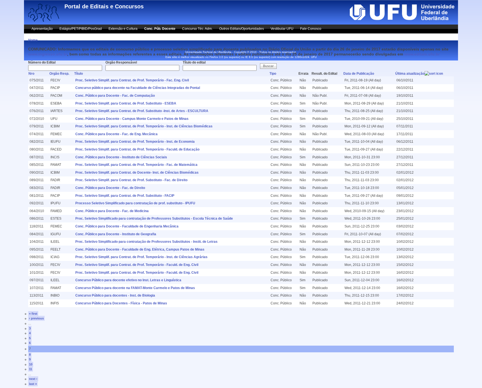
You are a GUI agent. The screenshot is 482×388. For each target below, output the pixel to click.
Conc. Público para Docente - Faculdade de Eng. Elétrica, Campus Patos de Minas (139, 249)
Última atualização (410, 74)
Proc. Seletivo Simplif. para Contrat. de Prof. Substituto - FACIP (124, 196)
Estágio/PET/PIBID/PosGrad (80, 29)
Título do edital (194, 62)
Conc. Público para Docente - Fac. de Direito (110, 188)
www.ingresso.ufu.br (47, 54)
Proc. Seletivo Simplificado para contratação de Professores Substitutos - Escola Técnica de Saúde (154, 218)
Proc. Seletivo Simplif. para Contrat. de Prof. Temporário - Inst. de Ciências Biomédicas (144, 126)
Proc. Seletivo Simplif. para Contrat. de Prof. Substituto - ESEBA (125, 103)
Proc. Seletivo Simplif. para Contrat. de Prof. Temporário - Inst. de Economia (135, 142)
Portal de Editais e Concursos (104, 6)
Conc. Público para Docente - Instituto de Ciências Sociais (121, 157)
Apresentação (42, 29)
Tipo (272, 74)
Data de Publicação (358, 74)
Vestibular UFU (282, 29)
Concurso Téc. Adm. (197, 29)
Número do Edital (42, 62)
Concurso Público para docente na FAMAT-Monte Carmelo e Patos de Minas (135, 288)
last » (33, 383)
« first (33, 313)
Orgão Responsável (121, 62)
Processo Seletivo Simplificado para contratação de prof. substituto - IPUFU (135, 203)
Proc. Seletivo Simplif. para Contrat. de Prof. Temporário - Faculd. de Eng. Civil (136, 265)
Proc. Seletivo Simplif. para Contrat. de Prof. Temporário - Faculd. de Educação (137, 149)
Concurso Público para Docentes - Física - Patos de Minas (121, 303)
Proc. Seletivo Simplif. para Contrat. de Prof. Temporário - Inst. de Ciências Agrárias (141, 257)
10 (30, 364)
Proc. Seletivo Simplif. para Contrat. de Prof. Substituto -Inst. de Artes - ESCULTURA (141, 111)
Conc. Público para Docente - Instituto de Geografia (115, 234)
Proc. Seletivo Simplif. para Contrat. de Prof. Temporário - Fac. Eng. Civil (132, 80)
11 (30, 369)
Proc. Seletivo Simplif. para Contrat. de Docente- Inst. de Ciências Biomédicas (137, 172)
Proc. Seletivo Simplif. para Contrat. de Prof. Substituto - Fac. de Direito (131, 180)
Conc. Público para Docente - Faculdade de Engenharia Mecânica (127, 226)
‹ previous (36, 318)
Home (33, 40)
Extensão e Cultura (123, 29)
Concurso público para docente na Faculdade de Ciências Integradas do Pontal (137, 88)
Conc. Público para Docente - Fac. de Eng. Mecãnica (116, 134)
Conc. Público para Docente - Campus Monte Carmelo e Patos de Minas (132, 119)
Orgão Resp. (59, 74)
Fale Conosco (310, 29)
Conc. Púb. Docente (159, 29)
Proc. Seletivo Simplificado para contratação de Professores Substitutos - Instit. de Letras (146, 242)
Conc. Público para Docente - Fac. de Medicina (112, 211)
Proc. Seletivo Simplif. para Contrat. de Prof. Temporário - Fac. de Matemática (136, 165)
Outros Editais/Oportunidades (241, 29)
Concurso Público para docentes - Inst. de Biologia (115, 295)
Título (78, 74)
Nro (31, 74)
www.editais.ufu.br (422, 54)
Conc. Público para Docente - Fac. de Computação (115, 96)
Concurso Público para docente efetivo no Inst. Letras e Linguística (128, 280)
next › (33, 378)
